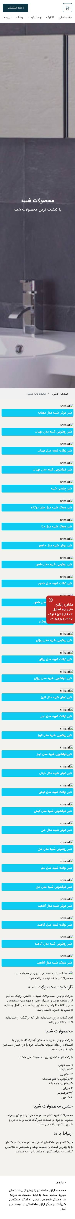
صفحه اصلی (60, 393)
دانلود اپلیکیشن (15, 8)
